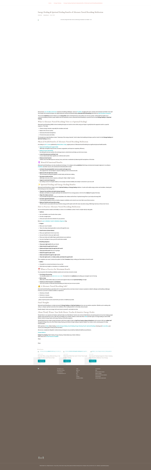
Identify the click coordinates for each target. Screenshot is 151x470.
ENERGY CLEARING (98, 373)
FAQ (77, 373)
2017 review (48, 144)
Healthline (40, 166)
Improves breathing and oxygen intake (49, 147)
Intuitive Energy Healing (61, 326)
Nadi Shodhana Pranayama (104, 113)
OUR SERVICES (97, 368)
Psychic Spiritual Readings (89, 326)
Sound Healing (71, 326)
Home (49, 3)
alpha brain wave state (57, 276)
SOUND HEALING (98, 376)
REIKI (96, 370)
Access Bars (105, 326)
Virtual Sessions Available (52, 336)
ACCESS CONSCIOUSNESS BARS (100, 378)
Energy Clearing (57, 3)
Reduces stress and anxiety (46, 150)
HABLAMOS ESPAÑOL (79, 378)
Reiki (86, 316)
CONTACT (77, 376)
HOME (77, 368)
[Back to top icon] (112, 465)
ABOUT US (78, 370)
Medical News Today (61, 144)
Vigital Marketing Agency (105, 465)
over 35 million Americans (50, 111)
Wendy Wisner (45, 15)
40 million (79, 111)
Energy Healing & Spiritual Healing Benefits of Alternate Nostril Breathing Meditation (83, 3)
